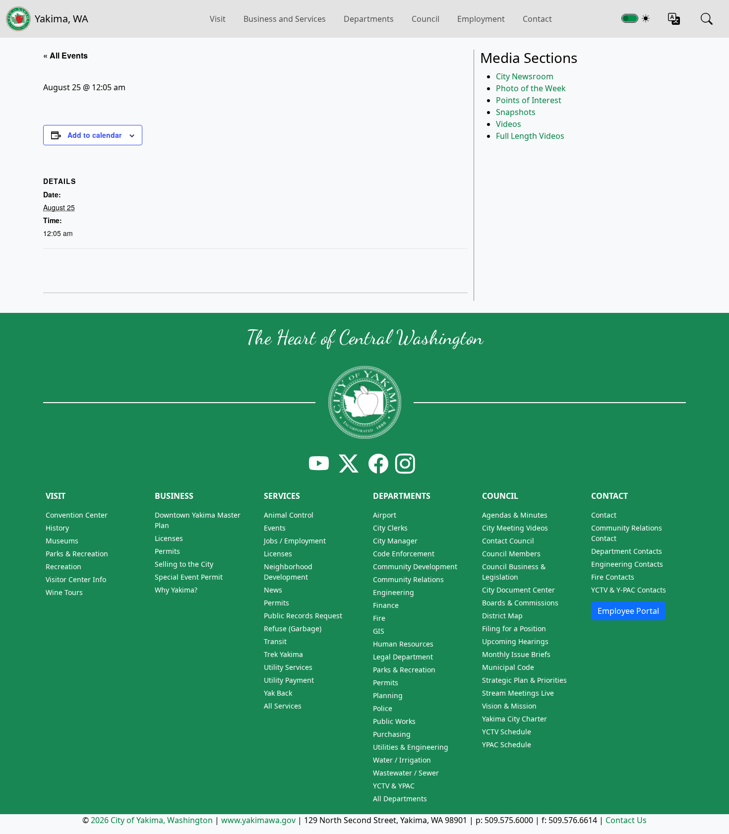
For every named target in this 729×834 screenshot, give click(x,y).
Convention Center (77, 515)
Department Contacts (626, 551)
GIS (378, 631)
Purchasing (392, 734)
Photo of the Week (531, 88)
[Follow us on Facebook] (378, 463)
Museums (62, 540)
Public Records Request (303, 615)
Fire (379, 618)
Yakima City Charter (514, 718)
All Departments (400, 798)
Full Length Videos (530, 135)
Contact (537, 18)
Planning (388, 695)
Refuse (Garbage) (292, 628)
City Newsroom (524, 76)
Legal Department (403, 656)
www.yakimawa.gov (258, 820)
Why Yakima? (176, 590)
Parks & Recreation (77, 553)
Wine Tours (64, 592)
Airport (384, 515)
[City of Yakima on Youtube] (319, 463)
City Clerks (390, 528)
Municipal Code (508, 667)
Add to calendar (94, 135)
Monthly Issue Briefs (516, 654)
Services (282, 495)
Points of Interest (528, 100)
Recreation (63, 566)
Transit (275, 641)
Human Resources (403, 644)
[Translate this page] (674, 19)
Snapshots (516, 112)
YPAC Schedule (506, 744)
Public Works (394, 721)
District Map (502, 615)
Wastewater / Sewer (406, 772)
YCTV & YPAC (394, 785)
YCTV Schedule (506, 731)
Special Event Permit (189, 577)
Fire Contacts (612, 577)
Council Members (511, 553)
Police (382, 708)
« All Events (65, 55)
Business (174, 495)
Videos (508, 124)
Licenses (169, 538)
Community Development (415, 566)
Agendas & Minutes (514, 515)
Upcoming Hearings (515, 641)
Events (275, 528)
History (57, 528)
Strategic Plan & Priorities (524, 680)
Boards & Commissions (520, 602)
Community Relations (408, 579)
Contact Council (508, 540)
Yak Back (278, 693)
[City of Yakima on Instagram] (404, 463)
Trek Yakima (283, 654)
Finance (386, 605)
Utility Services (288, 667)
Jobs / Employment (295, 540)
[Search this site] (706, 19)
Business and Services (284, 18)
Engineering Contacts (627, 564)
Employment (481, 18)
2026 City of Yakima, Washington (152, 820)
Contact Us (626, 820)
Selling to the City (184, 564)
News (273, 590)
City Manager (395, 540)
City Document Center (518, 590)
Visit (55, 495)
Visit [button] (218, 18)
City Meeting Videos (515, 528)
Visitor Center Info (76, 579)
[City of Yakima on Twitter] (349, 463)
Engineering (393, 592)
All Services (283, 706)
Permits (167, 551)
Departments (369, 18)
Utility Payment (289, 680)
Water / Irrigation (402, 760)
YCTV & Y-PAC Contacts (628, 590)
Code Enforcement (403, 553)
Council (425, 18)
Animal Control (288, 515)
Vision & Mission (509, 706)
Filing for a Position (514, 628)
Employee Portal (628, 610)
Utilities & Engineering (410, 747)
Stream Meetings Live (518, 693)
